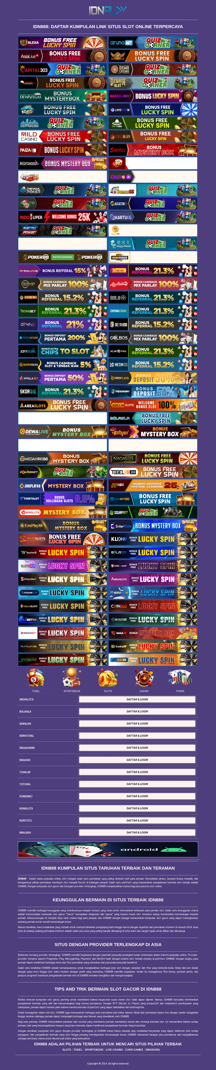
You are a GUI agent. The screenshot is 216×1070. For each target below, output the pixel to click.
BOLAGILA (25, 711)
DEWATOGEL (26, 735)
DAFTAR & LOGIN (137, 699)
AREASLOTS (26, 699)
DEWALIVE (25, 723)
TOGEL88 (24, 772)
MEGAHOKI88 (27, 747)
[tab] (36, 679)
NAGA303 (24, 759)
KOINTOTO (25, 820)
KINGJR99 (25, 832)
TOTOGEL (25, 784)
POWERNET (26, 796)
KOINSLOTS (26, 808)
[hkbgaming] (108, 849)
